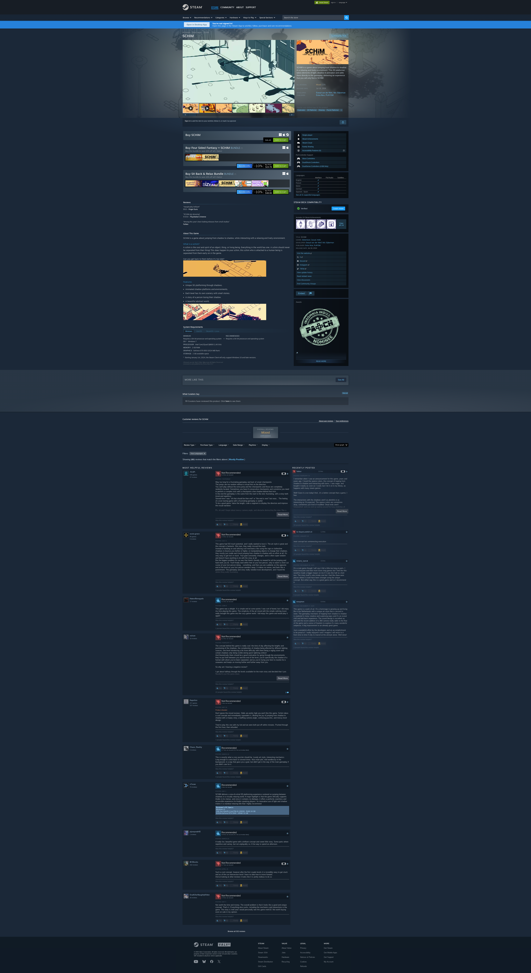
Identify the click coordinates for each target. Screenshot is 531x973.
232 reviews (194, 865)
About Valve (286, 948)
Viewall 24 (341, 224)
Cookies (303, 962)
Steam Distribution (265, 962)
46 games (193, 536)
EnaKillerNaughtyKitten (200, 895)
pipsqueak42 (195, 832)
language (342, 2)
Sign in (187, 121)
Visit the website (303, 253)
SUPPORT (251, 7)
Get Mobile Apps (330, 953)
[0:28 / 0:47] (238, 71)
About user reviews (326, 421)
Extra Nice (320, 95)
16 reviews (193, 638)
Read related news (304, 276)
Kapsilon (193, 700)
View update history (305, 272)
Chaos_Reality (196, 747)
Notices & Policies (307, 957)
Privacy (303, 948)
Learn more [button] (338, 208)
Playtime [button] (252, 445)
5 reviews (193, 750)
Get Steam (328, 948)
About (240, 7)
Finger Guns (193, 209)
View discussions (303, 280)
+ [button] (341, 110)
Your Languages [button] (197, 453)
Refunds (303, 966)
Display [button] (265, 445)
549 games (193, 475)
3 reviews (193, 539)
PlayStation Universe (198, 217)
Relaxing (322, 110)
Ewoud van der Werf (324, 93)
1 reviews (193, 834)
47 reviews (193, 477)
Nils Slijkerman (339, 93)
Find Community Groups (306, 284)
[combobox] (313, 17)
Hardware (285, 957)
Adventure (306, 240)
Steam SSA (263, 953)
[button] (187, 17)
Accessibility (305, 953)
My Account (328, 962)
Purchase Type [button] (206, 445)
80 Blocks (194, 862)
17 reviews (193, 601)
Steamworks (263, 957)
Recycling (286, 962)
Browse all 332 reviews (236, 931)
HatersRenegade (197, 599)
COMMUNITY (227, 7)
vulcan (192, 636)
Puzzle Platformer (333, 110)
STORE (214, 7)
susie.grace (195, 534)
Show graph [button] (339, 445)
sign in (333, 2)
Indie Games (197, 32)
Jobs (284, 953)
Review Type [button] (189, 445)
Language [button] (223, 445)
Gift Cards (262, 966)
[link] (263, 166)
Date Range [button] (238, 445)
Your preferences (342, 421)
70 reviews (193, 787)
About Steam (263, 948)
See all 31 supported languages (308, 195)
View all (345, 393)
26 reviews (193, 897)
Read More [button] (283, 514)
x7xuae (193, 784)
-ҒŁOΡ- (193, 472)
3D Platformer (312, 110)
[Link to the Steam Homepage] (193, 9)
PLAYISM (330, 95)
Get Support (329, 957)
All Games (186, 32)
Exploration (301, 110)
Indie (319, 240)
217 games (193, 703)
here (228, 401)
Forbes (185, 224)
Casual (313, 240)
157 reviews (194, 705)
